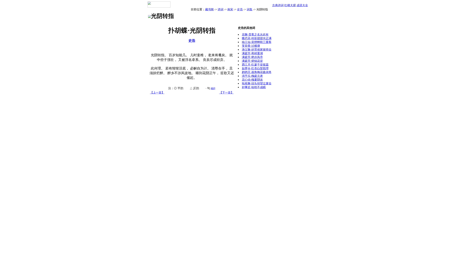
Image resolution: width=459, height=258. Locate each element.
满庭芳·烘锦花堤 (252, 60)
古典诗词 (278, 5)
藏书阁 (209, 9)
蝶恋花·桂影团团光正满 (256, 38)
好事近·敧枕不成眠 (254, 87)
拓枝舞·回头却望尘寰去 (256, 83)
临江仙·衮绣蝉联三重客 (256, 42)
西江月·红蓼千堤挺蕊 (255, 64)
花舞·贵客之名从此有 (255, 34)
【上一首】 (157, 92)
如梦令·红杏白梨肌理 (255, 68)
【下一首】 (226, 92)
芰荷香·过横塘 (251, 45)
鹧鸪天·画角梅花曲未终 (256, 72)
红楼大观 (290, 5)
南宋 (230, 9)
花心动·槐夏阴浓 (252, 79)
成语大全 (302, 5)
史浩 (240, 9)
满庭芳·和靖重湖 (252, 53)
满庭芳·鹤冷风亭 (252, 57)
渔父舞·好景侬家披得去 (256, 49)
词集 (249, 9)
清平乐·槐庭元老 (252, 75)
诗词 (220, 9)
